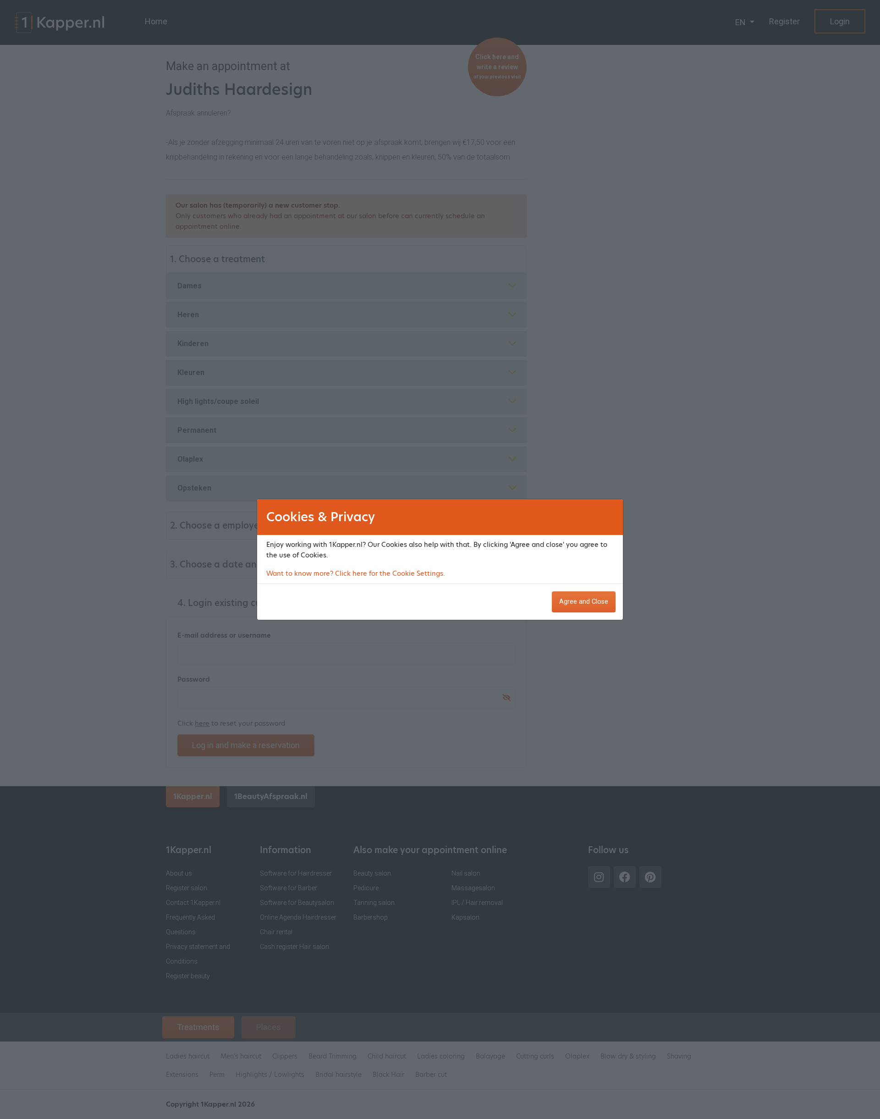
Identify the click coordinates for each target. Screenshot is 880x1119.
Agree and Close (583, 602)
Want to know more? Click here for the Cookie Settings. (355, 573)
